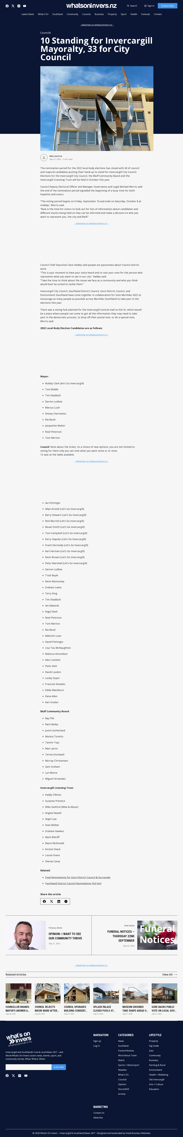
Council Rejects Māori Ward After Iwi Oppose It (46, 1009)
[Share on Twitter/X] (51, 901)
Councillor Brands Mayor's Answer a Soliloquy (17, 1009)
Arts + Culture (156, 1084)
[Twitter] (13, 6)
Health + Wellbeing (158, 1075)
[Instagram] (18, 6)
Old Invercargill (156, 1079)
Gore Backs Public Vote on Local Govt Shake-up (164, 1009)
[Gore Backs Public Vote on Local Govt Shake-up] (164, 993)
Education (154, 1089)
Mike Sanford (55, 156)
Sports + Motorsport (128, 1065)
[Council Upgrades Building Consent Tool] (77, 993)
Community (72, 14)
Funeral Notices (126, 1051)
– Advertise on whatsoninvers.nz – (91, 223)
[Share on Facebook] (44, 901)
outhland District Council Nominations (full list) (73, 883)
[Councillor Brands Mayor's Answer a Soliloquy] (18, 993)
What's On (43, 14)
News (121, 1041)
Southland (57, 14)
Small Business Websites (138, 1133)
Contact (158, 14)
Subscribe (167, 5)
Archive (122, 1094)
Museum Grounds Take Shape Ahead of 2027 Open (135, 1009)
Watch (121, 1060)
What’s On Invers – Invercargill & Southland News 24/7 (67, 1133)
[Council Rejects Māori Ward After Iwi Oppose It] (48, 993)
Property (112, 14)
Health (133, 14)
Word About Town (127, 1055)
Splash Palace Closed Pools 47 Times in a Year (103, 1009)
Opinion (122, 1084)
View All (167, 974)
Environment (155, 1070)
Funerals (145, 14)
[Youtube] (24, 6)
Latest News (27, 14)
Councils (86, 14)
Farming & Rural (157, 1065)
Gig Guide (154, 1046)
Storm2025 (123, 1089)
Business (99, 14)
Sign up (97, 1041)
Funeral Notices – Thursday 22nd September (120, 936)
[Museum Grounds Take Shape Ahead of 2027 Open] (135, 993)
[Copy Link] (65, 901)
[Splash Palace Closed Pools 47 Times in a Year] (106, 993)
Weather (122, 1070)
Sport (123, 14)
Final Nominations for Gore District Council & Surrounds (77, 877)
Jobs (151, 1051)
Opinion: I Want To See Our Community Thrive (65, 936)
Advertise (98, 1118)
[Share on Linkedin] (58, 901)
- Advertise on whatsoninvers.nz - (97, 24)
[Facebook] (7, 6)
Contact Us (98, 1113)
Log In (96, 1046)
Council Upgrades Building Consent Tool (75, 1009)
